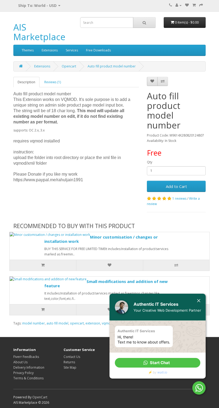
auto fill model (57, 323)
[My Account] (178, 5)
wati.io (162, 372)
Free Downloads (98, 50)
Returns (69, 362)
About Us (20, 362)
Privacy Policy (23, 373)
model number (33, 323)
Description (26, 82)
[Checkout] (201, 5)
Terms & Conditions (28, 378)
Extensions (50, 50)
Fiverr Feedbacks (26, 356)
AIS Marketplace (39, 32)
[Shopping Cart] (194, 5)
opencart (77, 323)
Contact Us (72, 356)
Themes (28, 50)
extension (92, 323)
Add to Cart (176, 186)
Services (72, 50)
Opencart (69, 66)
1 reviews (179, 198)
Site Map (70, 367)
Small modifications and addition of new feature (106, 284)
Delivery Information (28, 367)
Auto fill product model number (112, 66)
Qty (149, 162)
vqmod (107, 323)
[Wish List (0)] (187, 5)
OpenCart (39, 397)
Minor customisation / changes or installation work (101, 239)
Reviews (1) (52, 82)
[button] (157, 363)
